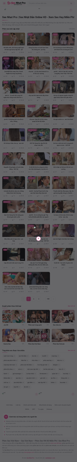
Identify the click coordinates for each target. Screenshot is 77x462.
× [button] (38, 238)
